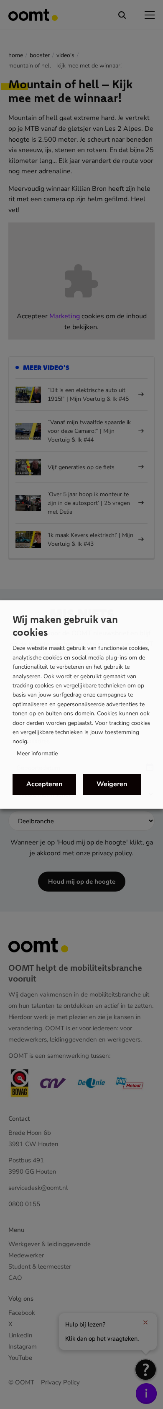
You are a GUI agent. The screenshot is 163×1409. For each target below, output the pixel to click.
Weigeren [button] (112, 784)
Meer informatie (37, 754)
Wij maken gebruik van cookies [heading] (65, 625)
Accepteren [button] (44, 784)
